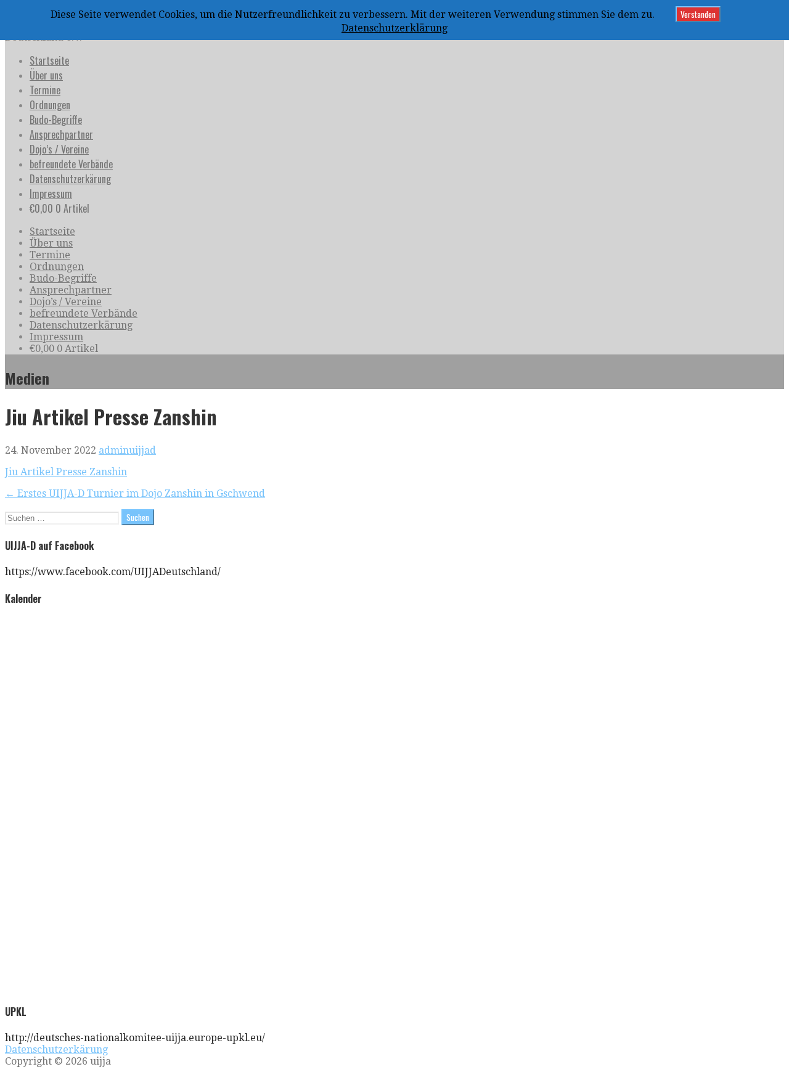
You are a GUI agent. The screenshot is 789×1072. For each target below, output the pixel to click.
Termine (45, 90)
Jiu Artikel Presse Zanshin (66, 472)
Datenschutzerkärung (70, 178)
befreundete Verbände (71, 164)
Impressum (51, 193)
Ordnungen (50, 104)
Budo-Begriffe (56, 119)
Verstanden (698, 14)
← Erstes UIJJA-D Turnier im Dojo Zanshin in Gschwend (135, 493)
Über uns (46, 75)
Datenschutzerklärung (394, 28)
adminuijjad (127, 450)
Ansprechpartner (61, 134)
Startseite (49, 60)
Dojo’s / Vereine (59, 149)
